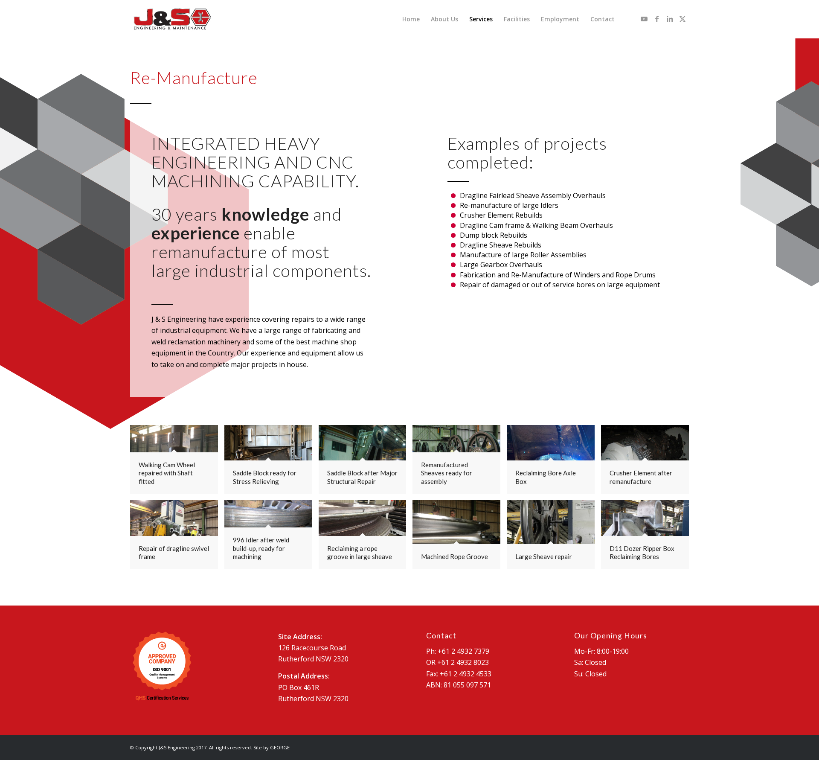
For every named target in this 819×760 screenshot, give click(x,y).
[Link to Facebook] (657, 18)
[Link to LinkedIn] (669, 18)
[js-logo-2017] (172, 19)
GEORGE (280, 747)
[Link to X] (682, 18)
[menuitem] (411, 19)
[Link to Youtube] (644, 18)
